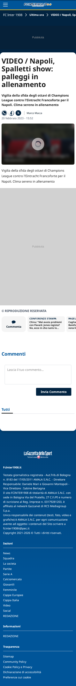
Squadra (8, 558)
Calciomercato (12, 579)
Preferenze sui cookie (17, 677)
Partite (7, 569)
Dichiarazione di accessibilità (22, 672)
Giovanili (8, 584)
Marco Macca (34, 113)
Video (6, 605)
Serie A (7, 574)
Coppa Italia (11, 600)
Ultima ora (36, 15)
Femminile (10, 590)
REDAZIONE (11, 616)
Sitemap (8, 656)
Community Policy (14, 662)
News (6, 553)
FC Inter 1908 (12, 15)
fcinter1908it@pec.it (16, 528)
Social (7, 610)
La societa (9, 563)
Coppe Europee (13, 595)
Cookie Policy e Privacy (17, 667)
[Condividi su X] (18, 113)
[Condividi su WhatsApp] (4, 113)
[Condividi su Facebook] (11, 113)
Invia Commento (54, 392)
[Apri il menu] (5, 4)
